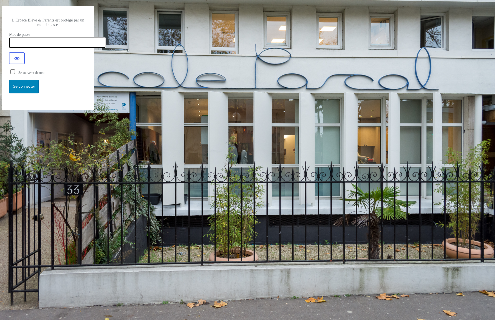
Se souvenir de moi (30, 73)
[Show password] (17, 58)
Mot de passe (19, 34)
